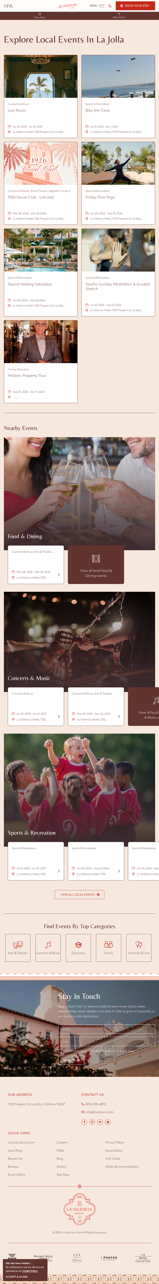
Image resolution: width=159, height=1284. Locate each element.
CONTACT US (92, 1095)
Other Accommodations (122, 1166)
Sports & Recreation (32, 832)
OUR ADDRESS (20, 1095)
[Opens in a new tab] (8, 6)
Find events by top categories (79, 926)
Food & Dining (25, 536)
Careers (62, 1142)
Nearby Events (20, 428)
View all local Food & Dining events (96, 573)
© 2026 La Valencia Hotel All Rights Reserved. (80, 1232)
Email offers (16, 1175)
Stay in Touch (79, 996)
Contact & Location (21, 1142)
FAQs (60, 1150)
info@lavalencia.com (100, 1112)
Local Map (15, 1150)
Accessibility (114, 1150)
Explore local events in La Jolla (64, 39)
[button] (79, 894)
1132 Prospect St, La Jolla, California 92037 (36, 1104)
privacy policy (114, 1142)
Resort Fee (15, 1159)
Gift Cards (112, 1159)
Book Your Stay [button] (137, 5)
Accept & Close (17, 1276)
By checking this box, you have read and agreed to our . (98, 1051)
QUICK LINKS (19, 1133)
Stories (61, 1166)
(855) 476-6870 (96, 1104)
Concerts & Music (29, 678)
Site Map (63, 1175)
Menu (97, 6)
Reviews (13, 1166)
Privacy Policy (127, 1051)
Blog (60, 1159)
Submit (69, 1060)
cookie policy (30, 1271)
